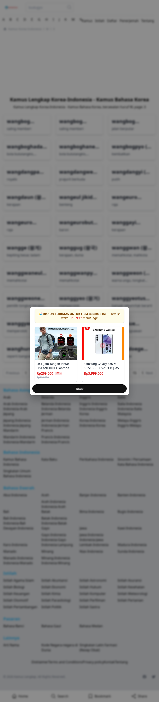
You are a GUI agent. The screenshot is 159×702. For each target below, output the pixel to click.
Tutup (80, 389)
